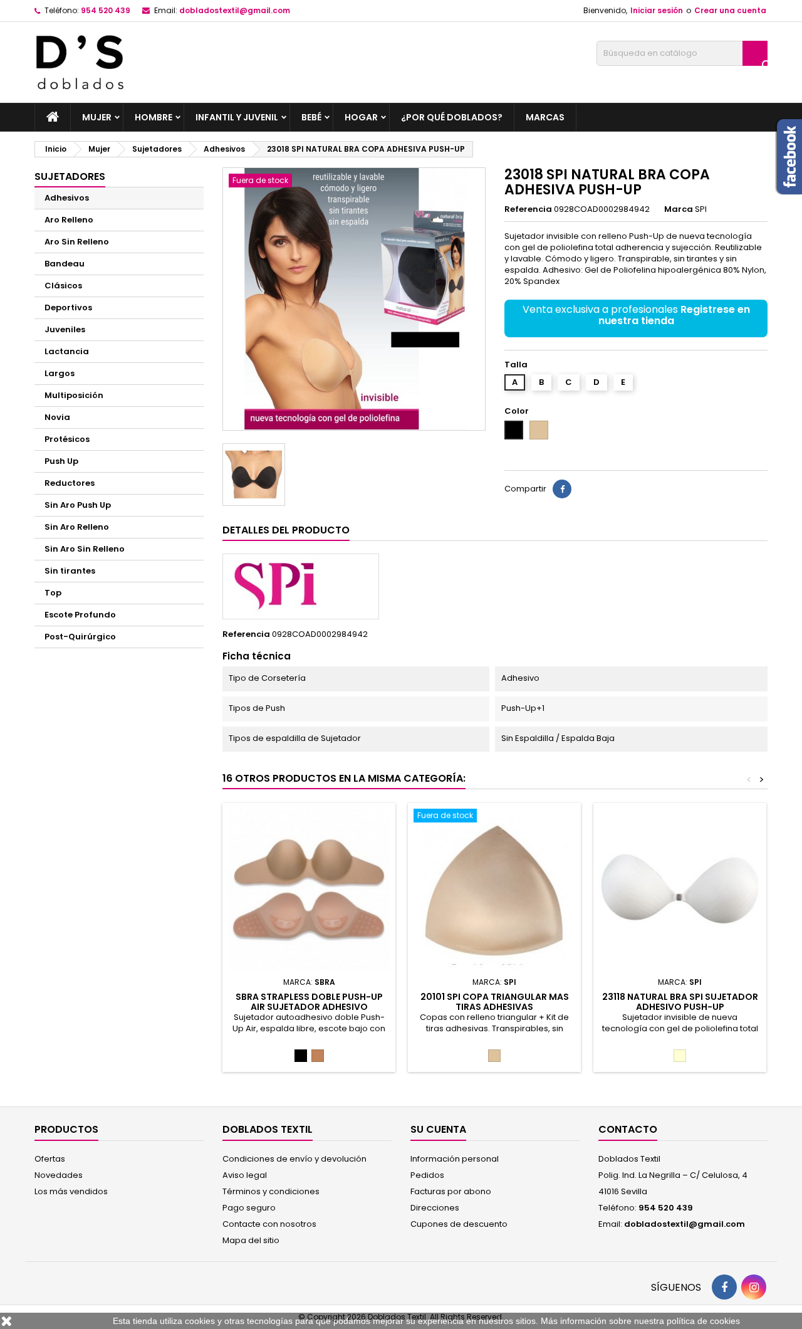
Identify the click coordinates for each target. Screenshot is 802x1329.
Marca (678, 209)
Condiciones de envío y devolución (294, 1159)
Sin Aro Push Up (77, 505)
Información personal (454, 1159)
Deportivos (68, 307)
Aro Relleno (68, 220)
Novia (57, 417)
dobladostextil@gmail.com (234, 10)
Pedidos (427, 1175)
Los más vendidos (71, 1191)
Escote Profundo (80, 615)
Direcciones (434, 1208)
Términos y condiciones (271, 1191)
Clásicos (63, 286)
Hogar (361, 117)
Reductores (69, 483)
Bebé (311, 117)
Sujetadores (69, 176)
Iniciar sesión (656, 10)
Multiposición (73, 395)
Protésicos (67, 439)
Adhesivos (66, 198)
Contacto (627, 1129)
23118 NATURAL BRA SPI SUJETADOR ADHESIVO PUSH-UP (680, 1001)
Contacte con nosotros (269, 1224)
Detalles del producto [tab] (286, 530)
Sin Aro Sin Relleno (84, 549)
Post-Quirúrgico (80, 637)
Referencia (528, 209)
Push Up (61, 461)
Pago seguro (249, 1208)
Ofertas (49, 1159)
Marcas (545, 117)
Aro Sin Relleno (76, 242)
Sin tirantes (69, 571)
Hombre (153, 117)
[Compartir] (562, 489)
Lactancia (66, 351)
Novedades (58, 1175)
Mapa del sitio (250, 1240)
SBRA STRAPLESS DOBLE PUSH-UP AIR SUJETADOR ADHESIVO (309, 1001)
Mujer (97, 117)
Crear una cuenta (730, 10)
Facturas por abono (450, 1191)
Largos (59, 373)
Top (52, 593)
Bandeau (64, 264)
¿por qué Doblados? (452, 117)
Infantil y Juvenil (236, 117)
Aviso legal (244, 1175)
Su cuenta (438, 1129)
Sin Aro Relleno (76, 527)
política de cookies (703, 1321)
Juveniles (64, 329)
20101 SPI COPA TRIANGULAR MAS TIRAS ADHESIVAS (494, 1001)
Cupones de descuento (459, 1224)
